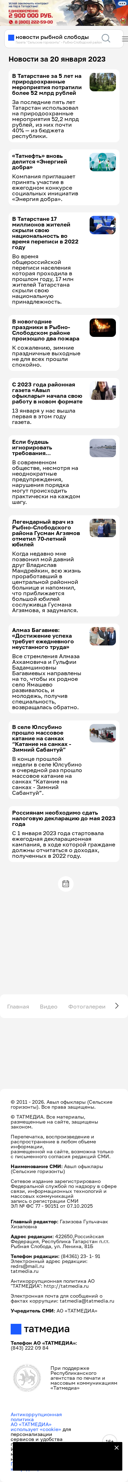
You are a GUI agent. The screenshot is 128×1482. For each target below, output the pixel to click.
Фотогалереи (87, 1006)
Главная (18, 1006)
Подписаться (63, 1460)
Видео (49, 1006)
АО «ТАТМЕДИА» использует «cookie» (36, 1426)
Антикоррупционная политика (36, 1416)
